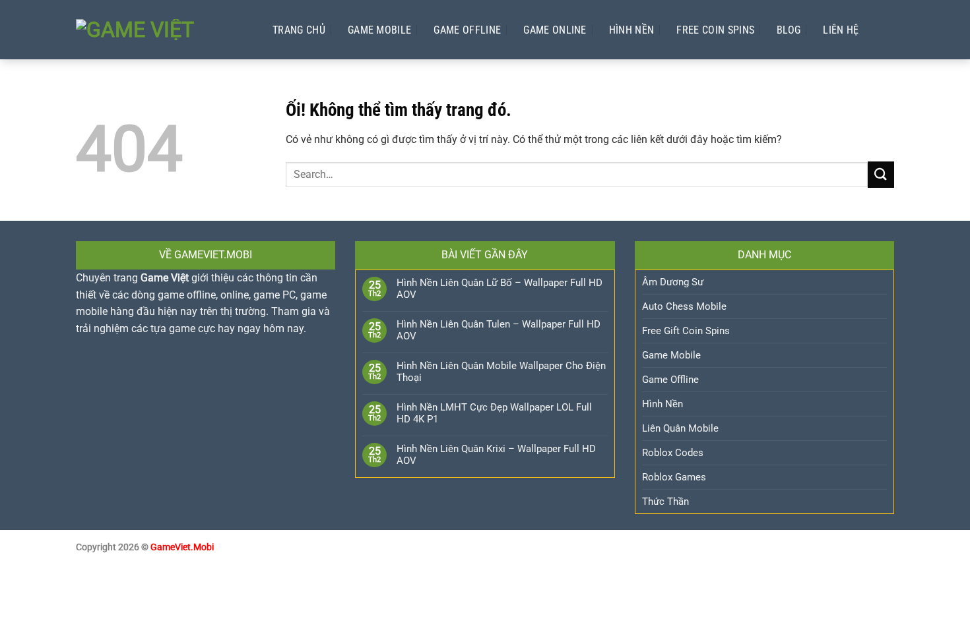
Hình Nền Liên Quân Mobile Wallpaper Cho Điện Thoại (501, 372)
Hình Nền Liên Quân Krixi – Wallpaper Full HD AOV (496, 455)
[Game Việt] (161, 29)
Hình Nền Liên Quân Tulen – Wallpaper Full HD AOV (498, 330)
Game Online (555, 30)
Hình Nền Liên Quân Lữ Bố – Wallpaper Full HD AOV (499, 289)
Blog (788, 30)
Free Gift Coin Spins (686, 331)
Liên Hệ (840, 30)
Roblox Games (674, 477)
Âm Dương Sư (672, 282)
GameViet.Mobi (182, 547)
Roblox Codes (672, 453)
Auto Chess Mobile (684, 306)
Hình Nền (632, 30)
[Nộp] (881, 174)
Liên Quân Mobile (680, 428)
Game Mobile (380, 30)
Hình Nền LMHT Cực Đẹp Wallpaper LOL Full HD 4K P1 (494, 413)
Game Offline (467, 30)
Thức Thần (665, 501)
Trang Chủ (299, 30)
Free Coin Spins (715, 30)
